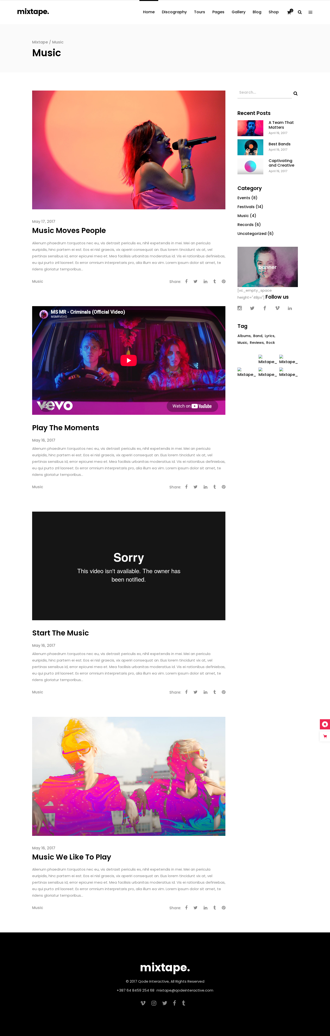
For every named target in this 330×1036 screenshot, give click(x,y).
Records (245, 224)
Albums (244, 335)
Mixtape (40, 42)
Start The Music (60, 633)
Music (37, 281)
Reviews (257, 342)
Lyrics (269, 335)
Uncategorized (251, 233)
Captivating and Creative (281, 163)
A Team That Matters (281, 125)
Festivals (246, 207)
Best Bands (280, 144)
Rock (270, 342)
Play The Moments (65, 428)
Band (257, 335)
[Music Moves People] (128, 149)
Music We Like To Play (71, 857)
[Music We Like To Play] (128, 775)
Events (243, 198)
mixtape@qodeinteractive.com (185, 990)
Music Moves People (69, 230)
